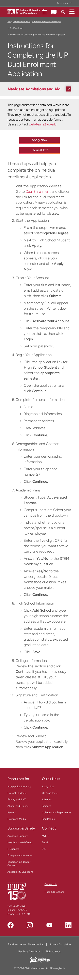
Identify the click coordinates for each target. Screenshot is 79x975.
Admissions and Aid (21, 21)
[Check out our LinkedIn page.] (68, 925)
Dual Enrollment (16, 28)
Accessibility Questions (20, 871)
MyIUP (45, 836)
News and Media (16, 819)
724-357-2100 (23, 914)
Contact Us (51, 884)
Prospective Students (19, 786)
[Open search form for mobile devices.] (63, 11)
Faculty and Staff (16, 799)
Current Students (17, 793)
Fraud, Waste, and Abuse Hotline (26, 944)
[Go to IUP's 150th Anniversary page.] (16, 891)
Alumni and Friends (18, 806)
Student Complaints (60, 944)
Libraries (46, 806)
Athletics (47, 799)
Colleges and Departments (56, 812)
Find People (48, 819)
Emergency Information (20, 855)
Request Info (39, 150)
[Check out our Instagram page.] (30, 925)
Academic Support (17, 836)
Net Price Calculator (29, 951)
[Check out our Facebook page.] (10, 925)
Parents (11, 812)
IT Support (13, 849)
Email (45, 842)
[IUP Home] (23, 11)
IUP (9, 21)
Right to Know (53, 951)
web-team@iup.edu (43, 124)
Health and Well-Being (19, 842)
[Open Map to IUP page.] (54, 11)
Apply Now (39, 140)
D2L (44, 849)
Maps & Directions (54, 891)
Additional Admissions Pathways (46, 21)
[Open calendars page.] (44, 11)
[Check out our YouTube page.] (49, 925)
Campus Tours (50, 793)
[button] (72, 11)
